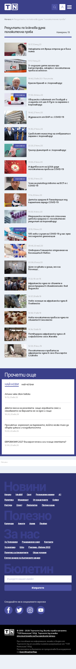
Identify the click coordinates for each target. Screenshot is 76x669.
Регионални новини (45, 494)
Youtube (41, 610)
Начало (7, 494)
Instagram (30, 610)
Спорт (19, 505)
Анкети (21, 523)
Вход (62, 7)
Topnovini (9, 632)
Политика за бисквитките (16, 552)
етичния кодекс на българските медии (36, 636)
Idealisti (19, 494)
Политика (8, 500)
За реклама (9, 547)
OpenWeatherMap (28, 651)
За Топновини (10, 542)
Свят (29, 494)
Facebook (8, 610)
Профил (43, 523)
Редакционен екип (31, 542)
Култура (8, 505)
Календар (9, 523)
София (55, 500)
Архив (32, 523)
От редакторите (40, 500)
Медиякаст (23, 500)
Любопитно (32, 505)
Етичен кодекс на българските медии (22, 558)
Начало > (8, 19)
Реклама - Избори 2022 (39, 547)
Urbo (22, 547)
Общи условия (39, 552)
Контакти (48, 542)
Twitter (19, 610)
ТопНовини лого (11, 7)
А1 (60, 494)
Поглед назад (48, 505)
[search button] (55, 7)
